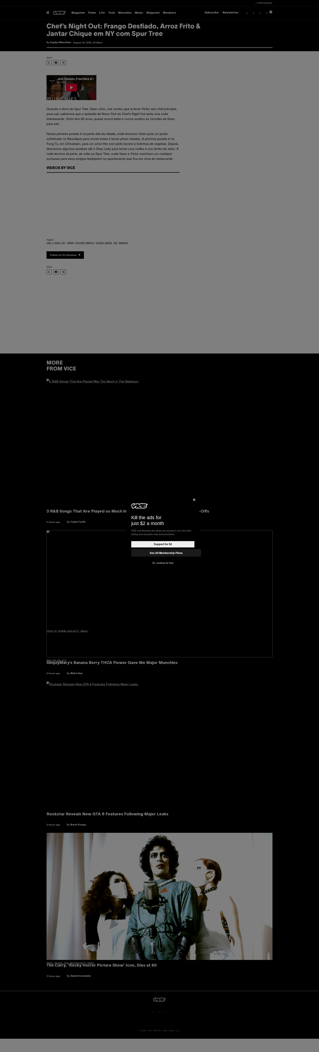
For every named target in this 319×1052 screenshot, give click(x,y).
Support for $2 (163, 544)
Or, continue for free (162, 563)
